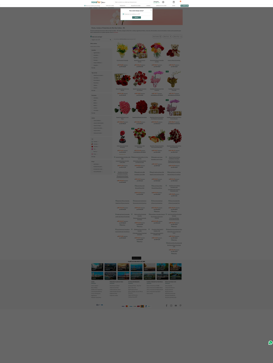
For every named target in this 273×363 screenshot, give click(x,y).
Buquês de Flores (135, 5)
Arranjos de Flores (161, 5)
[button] (163, 2)
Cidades (148, 5)
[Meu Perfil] (168, 2)
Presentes (122, 5)
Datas (173, 5)
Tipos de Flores (110, 5)
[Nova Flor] (98, 2)
